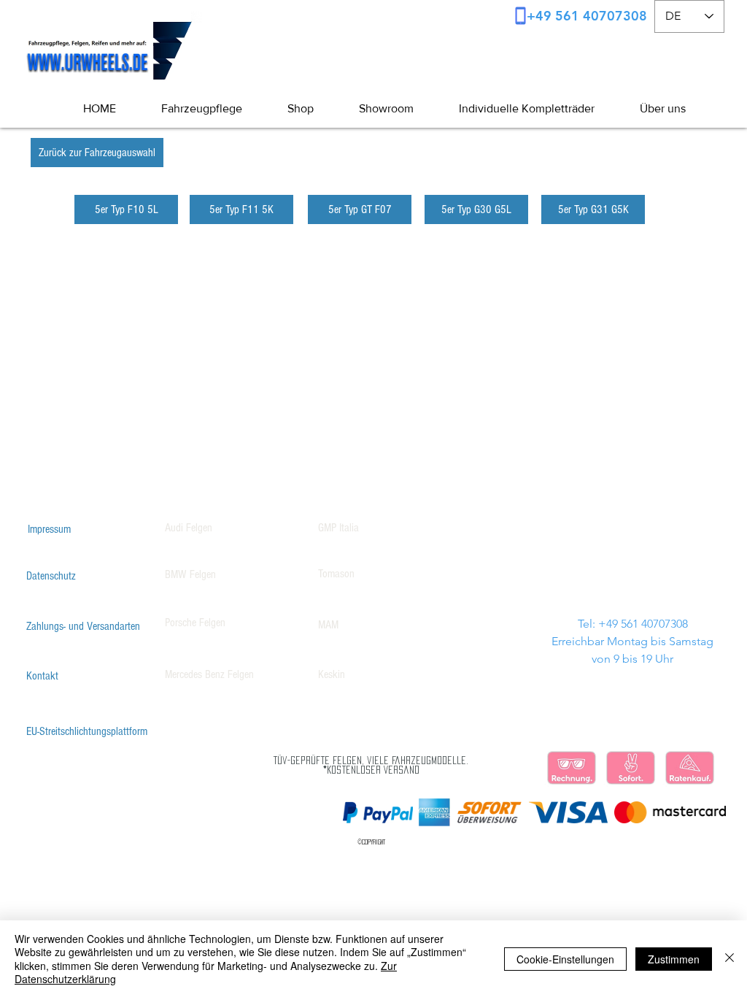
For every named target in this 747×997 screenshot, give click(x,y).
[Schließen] (729, 958)
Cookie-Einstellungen (565, 959)
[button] (651, 109)
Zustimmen (674, 959)
